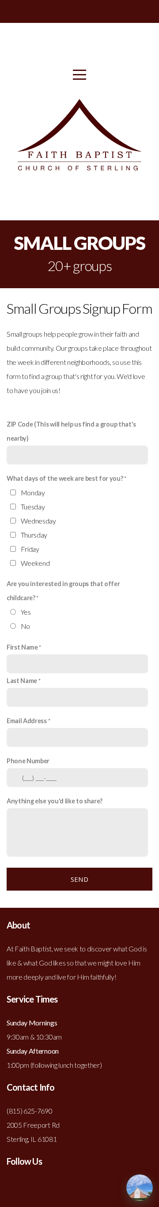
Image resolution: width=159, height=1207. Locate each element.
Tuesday (33, 506)
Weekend (35, 563)
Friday (30, 549)
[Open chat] (139, 1187)
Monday (33, 492)
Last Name (22, 680)
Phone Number (28, 761)
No (25, 626)
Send (79, 879)
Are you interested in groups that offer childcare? (63, 591)
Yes (26, 612)
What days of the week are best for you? (65, 478)
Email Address (27, 720)
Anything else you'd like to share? (54, 801)
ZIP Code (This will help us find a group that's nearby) (71, 431)
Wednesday (38, 520)
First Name (22, 647)
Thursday (34, 535)
